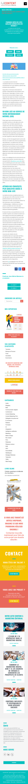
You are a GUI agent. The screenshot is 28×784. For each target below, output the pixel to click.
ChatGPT (10, 51)
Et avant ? (14, 285)
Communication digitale (12, 410)
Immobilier (8, 356)
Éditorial (8, 422)
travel (5, 775)
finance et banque (9, 777)
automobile (5, 776)
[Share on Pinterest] (23, 270)
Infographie (8, 429)
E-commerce (9, 420)
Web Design (9, 461)
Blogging (8, 405)
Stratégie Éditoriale (10, 455)
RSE (7, 446)
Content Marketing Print (12, 416)
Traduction (8, 457)
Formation (8, 425)
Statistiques (8, 453)
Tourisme (8, 349)
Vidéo (7, 459)
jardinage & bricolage (16, 776)
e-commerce (12, 775)
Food (7, 353)
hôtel (8, 775)
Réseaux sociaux (10, 444)
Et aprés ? (14, 288)
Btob (7, 407)
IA (6, 427)
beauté (10, 776)
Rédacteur (8, 442)
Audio (7, 403)
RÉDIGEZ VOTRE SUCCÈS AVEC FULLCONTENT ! (14, 335)
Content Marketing (10, 414)
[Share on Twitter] (19, 270)
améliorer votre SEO (16, 161)
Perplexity (10, 55)
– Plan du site (12, 782)
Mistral (19, 55)
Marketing (8, 433)
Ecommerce (9, 358)
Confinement (9, 412)
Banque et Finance (10, 351)
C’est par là (14, 601)
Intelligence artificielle (11, 431)
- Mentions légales (6, 782)
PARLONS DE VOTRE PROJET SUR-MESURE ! (14, 392)
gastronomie (16, 777)
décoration (21, 775)
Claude (18, 51)
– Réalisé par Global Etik (20, 782)
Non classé (8, 438)
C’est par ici (14, 574)
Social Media (9, 450)
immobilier (22, 777)
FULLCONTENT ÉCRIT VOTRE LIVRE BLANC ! (14, 509)
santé (17, 775)
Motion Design (9, 435)
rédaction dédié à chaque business (11, 248)
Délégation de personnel (12, 418)
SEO (7, 448)
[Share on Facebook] (16, 270)
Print (7, 440)
